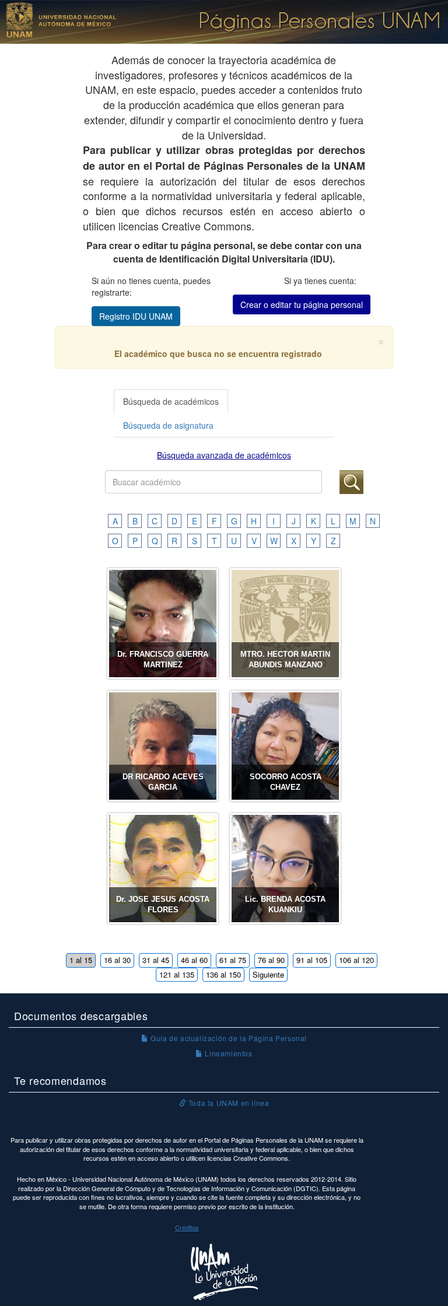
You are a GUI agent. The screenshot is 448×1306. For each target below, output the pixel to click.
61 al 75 (232, 959)
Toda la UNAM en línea (227, 1103)
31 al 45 (155, 959)
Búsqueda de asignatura (168, 425)
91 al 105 (311, 959)
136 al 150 (223, 974)
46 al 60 (194, 959)
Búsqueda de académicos (171, 401)
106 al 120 (356, 959)
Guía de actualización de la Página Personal (228, 1038)
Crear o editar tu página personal (301, 304)
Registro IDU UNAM (136, 316)
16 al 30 (117, 959)
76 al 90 (271, 959)
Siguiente (268, 974)
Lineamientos (227, 1053)
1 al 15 (80, 959)
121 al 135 (176, 974)
